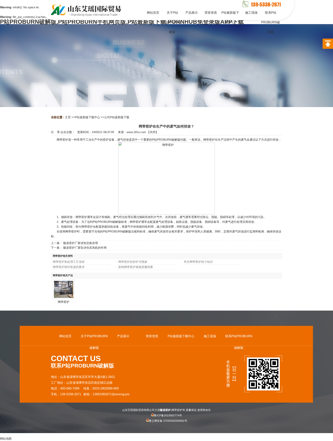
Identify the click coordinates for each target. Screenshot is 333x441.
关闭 (153, 132)
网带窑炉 (63, 301)
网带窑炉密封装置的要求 (69, 267)
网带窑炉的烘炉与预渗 (132, 261)
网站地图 (6, 438)
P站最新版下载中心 (87, 117)
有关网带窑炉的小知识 (198, 261)
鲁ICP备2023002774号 (168, 415)
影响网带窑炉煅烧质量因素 (135, 267)
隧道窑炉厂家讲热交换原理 (80, 243)
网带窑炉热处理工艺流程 (69, 261)
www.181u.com (136, 132)
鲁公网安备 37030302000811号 (168, 420)
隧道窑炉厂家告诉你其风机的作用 (85, 247)
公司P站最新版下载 (116, 117)
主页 (68, 117)
